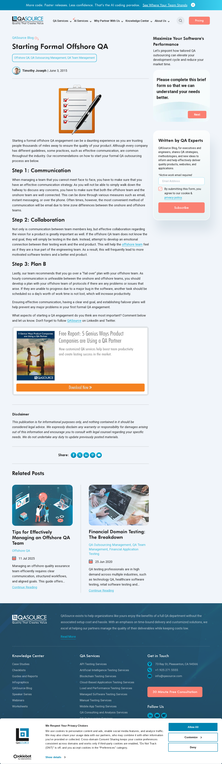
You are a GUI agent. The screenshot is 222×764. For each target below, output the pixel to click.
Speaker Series (22, 694)
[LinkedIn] (150, 715)
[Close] (193, 5)
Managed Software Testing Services (103, 694)
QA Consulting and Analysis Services (104, 712)
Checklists (19, 670)
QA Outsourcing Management (48, 57)
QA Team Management (81, 57)
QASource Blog (23, 37)
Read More (68, 636)
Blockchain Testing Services (98, 676)
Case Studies (20, 664)
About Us (160, 21)
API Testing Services (93, 664)
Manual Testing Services (96, 700)
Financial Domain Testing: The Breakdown (117, 534)
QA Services (60, 21)
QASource (74, 320)
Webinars (18, 700)
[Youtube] (157, 715)
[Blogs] (164, 715)
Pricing (199, 20)
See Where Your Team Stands (165, 5)
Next (197, 114)
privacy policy (173, 197)
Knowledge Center (137, 21)
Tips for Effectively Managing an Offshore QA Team (41, 537)
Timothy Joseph (34, 70)
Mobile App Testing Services (98, 706)
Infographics (20, 682)
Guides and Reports (25, 676)
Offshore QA (21, 57)
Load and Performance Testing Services (106, 688)
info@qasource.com (168, 676)
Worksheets (20, 706)
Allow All (193, 727)
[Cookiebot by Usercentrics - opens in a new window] (22, 757)
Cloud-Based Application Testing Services (107, 682)
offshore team (132, 244)
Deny (193, 747)
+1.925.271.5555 (166, 670)
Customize (191, 737)
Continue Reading (24, 587)
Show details (53, 757)
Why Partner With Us (107, 21)
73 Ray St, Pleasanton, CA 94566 (176, 664)
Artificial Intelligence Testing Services (104, 670)
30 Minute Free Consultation (175, 692)
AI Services (81, 21)
